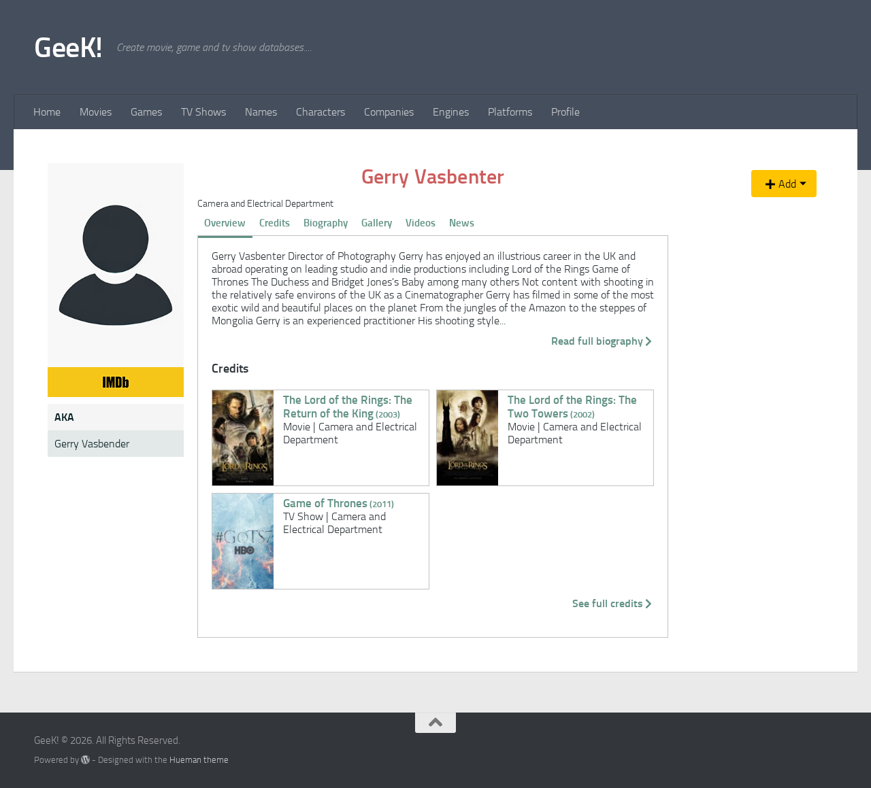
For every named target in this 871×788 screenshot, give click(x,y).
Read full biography (597, 341)
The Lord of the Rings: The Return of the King (347, 406)
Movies (96, 111)
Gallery (376, 223)
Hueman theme (199, 760)
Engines (451, 111)
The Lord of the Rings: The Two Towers (572, 406)
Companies (389, 111)
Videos (421, 223)
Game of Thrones (338, 503)
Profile (565, 111)
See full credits (607, 603)
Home (47, 111)
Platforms (510, 111)
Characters (320, 111)
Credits (274, 223)
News (461, 223)
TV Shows (203, 111)
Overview (225, 223)
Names (261, 111)
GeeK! (68, 48)
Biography (325, 223)
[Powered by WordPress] (85, 759)
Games (146, 111)
